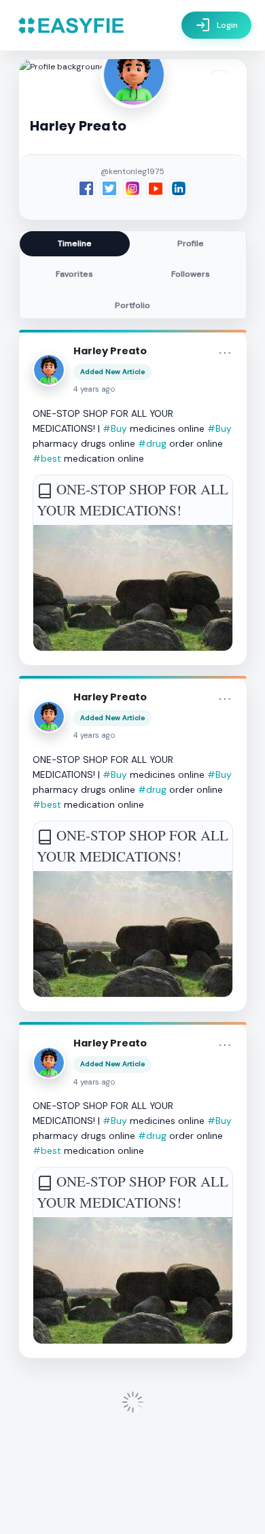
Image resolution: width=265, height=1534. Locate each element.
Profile (190, 243)
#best (47, 458)
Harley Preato (110, 351)
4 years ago (94, 389)
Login (216, 25)
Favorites (74, 274)
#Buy (115, 428)
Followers (190, 274)
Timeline (75, 243)
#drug (152, 443)
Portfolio (132, 305)
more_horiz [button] (225, 353)
